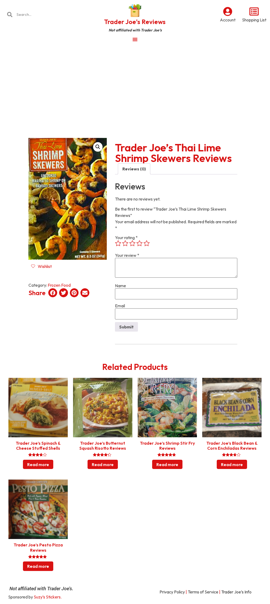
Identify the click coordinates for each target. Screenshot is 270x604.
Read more (38, 464)
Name (120, 286)
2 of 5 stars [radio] (125, 243)
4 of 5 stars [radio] (139, 243)
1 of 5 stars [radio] (118, 243)
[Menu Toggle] (135, 39)
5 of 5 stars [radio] (146, 243)
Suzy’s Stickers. (48, 597)
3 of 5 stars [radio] (132, 243)
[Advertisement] (135, 86)
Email (120, 306)
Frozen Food (59, 285)
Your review (127, 255)
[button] (98, 147)
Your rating (126, 237)
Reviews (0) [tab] (134, 168)
